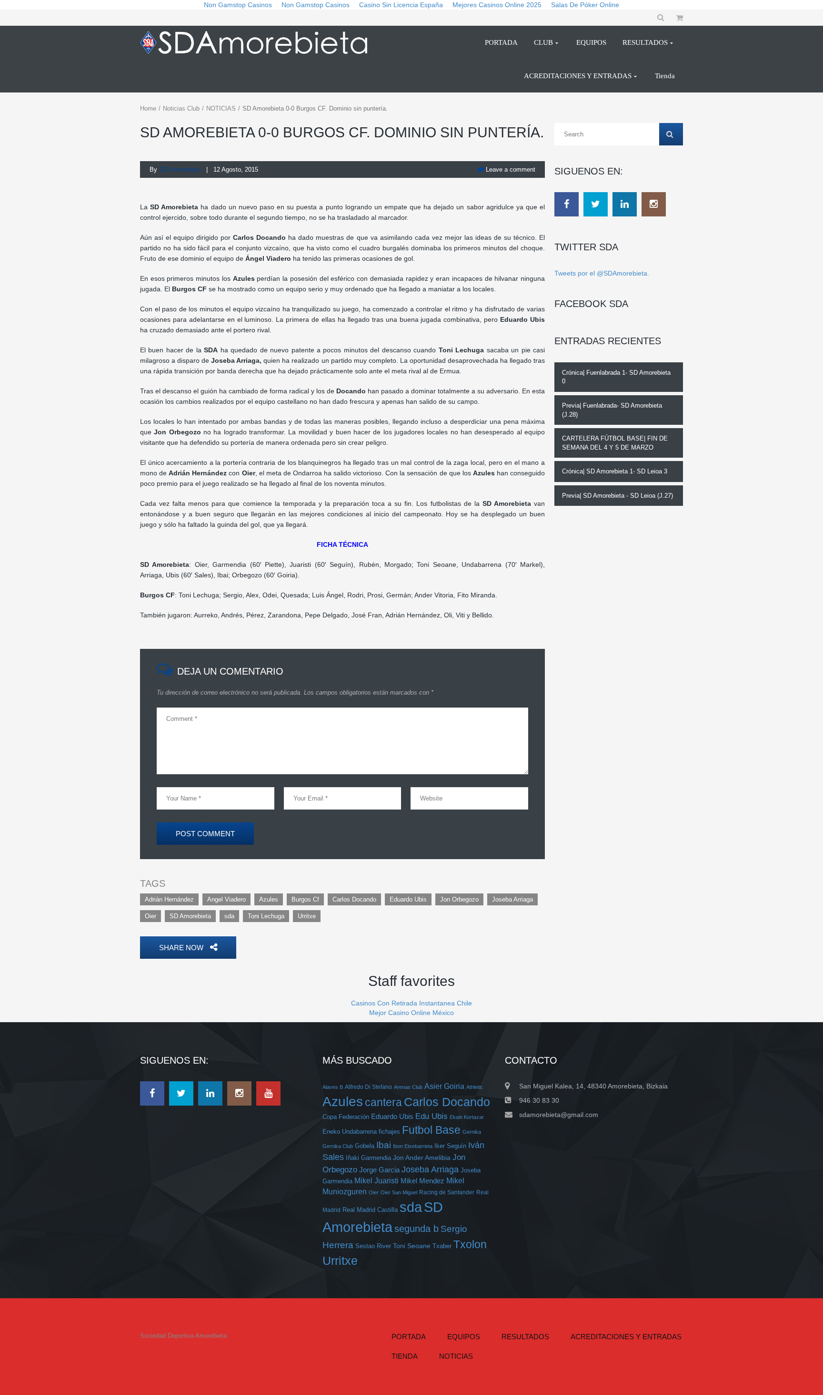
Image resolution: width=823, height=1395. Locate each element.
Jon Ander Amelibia (422, 1157)
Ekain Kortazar (467, 1117)
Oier (150, 916)
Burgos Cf (305, 899)
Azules (268, 899)
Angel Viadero (226, 899)
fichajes (389, 1131)
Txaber (442, 1246)
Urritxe (307, 916)
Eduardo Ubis (408, 899)
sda (229, 916)
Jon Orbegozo (459, 899)
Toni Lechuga (266, 916)
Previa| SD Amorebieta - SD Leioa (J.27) (617, 495)
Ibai (383, 1144)
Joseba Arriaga (512, 899)
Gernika (471, 1132)
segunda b (416, 1228)
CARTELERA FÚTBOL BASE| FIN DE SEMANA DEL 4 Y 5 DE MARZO (615, 443)
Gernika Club (337, 1146)
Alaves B (332, 1087)
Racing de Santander (446, 1192)
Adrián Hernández (169, 899)
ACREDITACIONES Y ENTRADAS (626, 1337)
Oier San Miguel (399, 1192)
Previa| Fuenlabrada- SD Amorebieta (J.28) (612, 410)
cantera (383, 1102)
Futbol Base (431, 1130)
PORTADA (408, 1337)
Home (148, 108)
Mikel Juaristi (376, 1181)
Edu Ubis (431, 1116)
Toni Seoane (412, 1246)
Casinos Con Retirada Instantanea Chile (411, 1003)
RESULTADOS (525, 1337)
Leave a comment (509, 169)
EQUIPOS (463, 1337)
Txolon (470, 1245)
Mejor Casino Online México (411, 1012)
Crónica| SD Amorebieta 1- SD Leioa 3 (614, 471)
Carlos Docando (354, 899)
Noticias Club (181, 108)
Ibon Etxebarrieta (412, 1146)
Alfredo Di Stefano (368, 1087)
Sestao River (373, 1246)
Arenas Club (408, 1087)
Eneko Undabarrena (349, 1131)
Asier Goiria (444, 1086)
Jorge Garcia (379, 1170)
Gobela (364, 1145)
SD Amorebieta (190, 916)
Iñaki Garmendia (368, 1157)
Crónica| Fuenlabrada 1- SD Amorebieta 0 (616, 377)
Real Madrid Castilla (370, 1209)
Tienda (404, 1356)
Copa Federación (345, 1117)
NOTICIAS (221, 108)
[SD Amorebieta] (257, 42)
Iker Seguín (450, 1145)
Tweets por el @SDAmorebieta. (601, 273)
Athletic (474, 1087)
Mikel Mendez (422, 1181)
